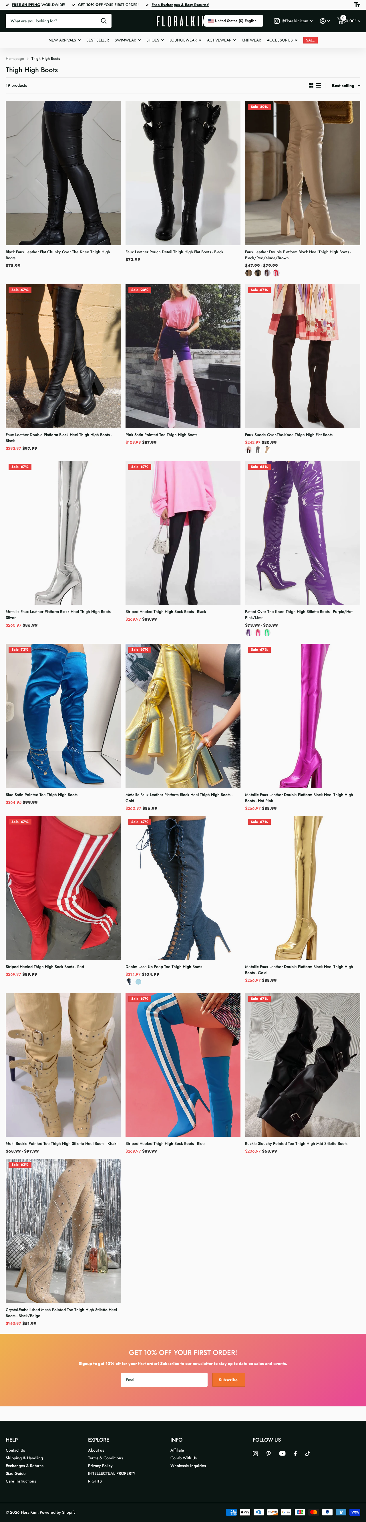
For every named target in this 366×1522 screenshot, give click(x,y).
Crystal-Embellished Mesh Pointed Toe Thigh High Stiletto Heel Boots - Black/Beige (61, 1313)
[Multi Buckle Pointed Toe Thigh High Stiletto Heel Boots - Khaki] (63, 1065)
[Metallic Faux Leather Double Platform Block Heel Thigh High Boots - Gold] (302, 888)
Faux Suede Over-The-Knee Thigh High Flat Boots (289, 435)
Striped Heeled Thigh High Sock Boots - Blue (165, 1143)
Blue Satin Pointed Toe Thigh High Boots (41, 794)
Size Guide (16, 1473)
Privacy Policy (100, 1465)
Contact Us (15, 1450)
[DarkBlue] (129, 983)
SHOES (152, 40)
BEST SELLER (97, 40)
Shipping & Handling (24, 1458)
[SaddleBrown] (267, 274)
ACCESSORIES (280, 40)
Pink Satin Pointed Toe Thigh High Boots (161, 435)
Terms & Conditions (105, 1458)
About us (96, 1450)
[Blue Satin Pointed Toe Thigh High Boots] (63, 716)
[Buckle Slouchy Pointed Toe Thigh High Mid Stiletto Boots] (302, 1065)
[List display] (318, 85)
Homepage (15, 58)
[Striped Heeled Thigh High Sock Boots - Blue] (183, 1065)
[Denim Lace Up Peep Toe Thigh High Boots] (183, 888)
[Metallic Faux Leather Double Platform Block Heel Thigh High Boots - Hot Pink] (302, 716)
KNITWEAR (251, 40)
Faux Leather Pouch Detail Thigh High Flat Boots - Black (174, 252)
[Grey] (257, 451)
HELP (12, 1440)
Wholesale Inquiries (188, 1465)
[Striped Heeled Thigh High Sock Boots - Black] (183, 533)
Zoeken (104, 21)
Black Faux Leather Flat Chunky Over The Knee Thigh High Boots (58, 255)
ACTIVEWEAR (219, 40)
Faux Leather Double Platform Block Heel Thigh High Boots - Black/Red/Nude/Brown (298, 255)
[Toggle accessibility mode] (357, 5)
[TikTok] (307, 1453)
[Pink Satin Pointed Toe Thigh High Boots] (183, 356)
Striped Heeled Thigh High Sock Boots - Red (45, 966)
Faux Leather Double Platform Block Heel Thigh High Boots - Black (59, 438)
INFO (176, 1440)
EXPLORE (98, 1440)
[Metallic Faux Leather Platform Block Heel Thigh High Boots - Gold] (183, 716)
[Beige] (267, 451)
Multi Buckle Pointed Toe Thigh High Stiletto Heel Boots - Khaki (62, 1143)
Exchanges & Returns (24, 1465)
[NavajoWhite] (248, 274)
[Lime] (267, 634)
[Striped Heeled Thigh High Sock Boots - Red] (63, 888)
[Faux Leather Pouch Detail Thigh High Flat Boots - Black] (183, 173)
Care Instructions (21, 1481)
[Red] (276, 274)
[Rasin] (248, 451)
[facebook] (295, 1453)
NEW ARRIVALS (62, 40)
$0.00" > (351, 19)
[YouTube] (282, 1453)
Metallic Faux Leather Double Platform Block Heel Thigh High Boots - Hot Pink (299, 797)
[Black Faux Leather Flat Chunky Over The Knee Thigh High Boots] (63, 173)
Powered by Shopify (57, 1512)
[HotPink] (257, 634)
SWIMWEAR (125, 40)
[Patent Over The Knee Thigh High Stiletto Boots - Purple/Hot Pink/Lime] (302, 533)
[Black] (257, 274)
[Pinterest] (268, 1453)
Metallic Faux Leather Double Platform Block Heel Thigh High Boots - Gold (299, 969)
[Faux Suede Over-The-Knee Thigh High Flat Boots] (302, 356)
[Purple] (248, 634)
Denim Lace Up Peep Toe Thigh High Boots (164, 966)
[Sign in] (325, 21)
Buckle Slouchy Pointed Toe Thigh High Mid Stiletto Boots (296, 1143)
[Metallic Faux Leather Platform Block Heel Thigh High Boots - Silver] (63, 533)
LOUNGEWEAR (183, 40)
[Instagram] (255, 1453)
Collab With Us (183, 1458)
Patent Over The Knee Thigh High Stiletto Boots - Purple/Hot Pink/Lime (299, 614)
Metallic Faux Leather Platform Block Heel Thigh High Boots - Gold (179, 797)
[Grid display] (311, 85)
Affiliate (177, 1450)
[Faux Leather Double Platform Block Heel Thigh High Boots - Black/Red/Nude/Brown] (302, 173)
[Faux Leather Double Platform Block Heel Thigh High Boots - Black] (63, 356)
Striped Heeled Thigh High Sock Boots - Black (166, 611)
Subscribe (229, 1380)
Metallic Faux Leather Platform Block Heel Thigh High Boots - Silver (59, 614)
